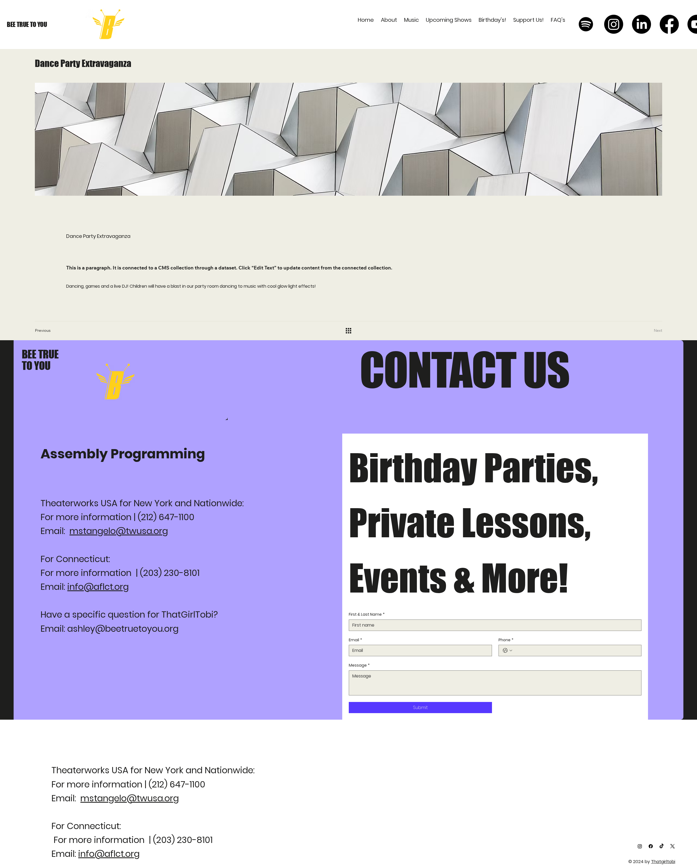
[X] (672, 846)
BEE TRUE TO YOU (27, 24)
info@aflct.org (98, 587)
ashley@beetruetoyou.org (123, 628)
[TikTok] (661, 846)
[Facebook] (669, 24)
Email (355, 640)
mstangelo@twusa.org (118, 531)
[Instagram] (613, 24)
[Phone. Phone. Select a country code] (507, 650)
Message (359, 665)
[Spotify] (585, 24)
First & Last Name (367, 614)
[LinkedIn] (641, 24)
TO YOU (36, 365)
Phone (506, 640)
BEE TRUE (40, 354)
